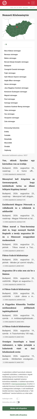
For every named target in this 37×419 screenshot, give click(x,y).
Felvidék (7, 135)
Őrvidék (7, 146)
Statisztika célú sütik (8, 402)
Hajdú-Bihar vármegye (12, 80)
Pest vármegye (9, 99)
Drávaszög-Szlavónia (11, 128)
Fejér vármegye (9, 73)
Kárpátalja (8, 139)
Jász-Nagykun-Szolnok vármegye (16, 88)
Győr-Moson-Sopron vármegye (15, 77)
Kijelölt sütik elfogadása (18, 415)
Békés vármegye (10, 58)
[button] (28, 3)
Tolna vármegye (10, 110)
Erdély (6, 132)
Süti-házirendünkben (19, 384)
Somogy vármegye (11, 103)
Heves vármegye (10, 84)
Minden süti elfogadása (18, 408)
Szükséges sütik (7, 398)
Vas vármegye (9, 114)
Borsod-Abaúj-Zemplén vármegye (16, 62)
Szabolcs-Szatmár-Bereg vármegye (17, 107)
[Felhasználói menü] (33, 3)
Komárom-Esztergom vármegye (15, 92)
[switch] (18, 399)
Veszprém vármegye (11, 118)
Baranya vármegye (11, 54)
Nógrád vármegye (10, 95)
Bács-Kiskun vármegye (12, 51)
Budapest (7, 66)
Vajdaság (7, 150)
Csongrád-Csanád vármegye (14, 69)
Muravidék (8, 143)
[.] (4, 3)
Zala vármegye (9, 121)
